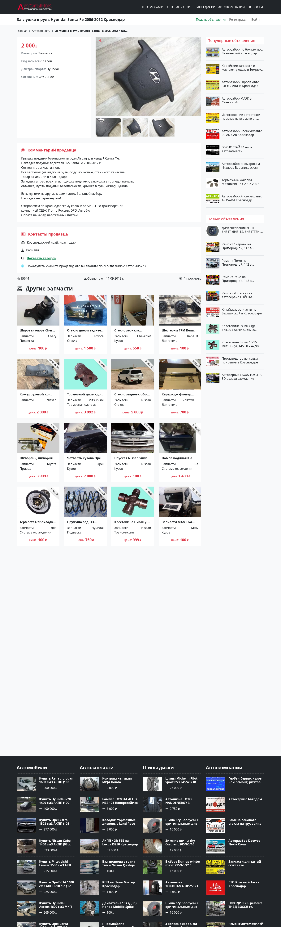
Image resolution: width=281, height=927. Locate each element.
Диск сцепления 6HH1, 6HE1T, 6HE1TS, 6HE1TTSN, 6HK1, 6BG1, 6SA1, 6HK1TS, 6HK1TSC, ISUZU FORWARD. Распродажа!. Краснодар (241, 230)
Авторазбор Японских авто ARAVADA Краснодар (242, 198)
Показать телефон (41, 258)
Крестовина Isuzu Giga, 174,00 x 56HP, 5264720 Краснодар (239, 327)
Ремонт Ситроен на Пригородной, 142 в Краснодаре (237, 246)
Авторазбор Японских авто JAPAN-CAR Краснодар (242, 133)
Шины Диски (204, 7)
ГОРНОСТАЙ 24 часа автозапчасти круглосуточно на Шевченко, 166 (237, 149)
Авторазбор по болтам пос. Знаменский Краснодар (242, 51)
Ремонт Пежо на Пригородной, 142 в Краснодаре (237, 262)
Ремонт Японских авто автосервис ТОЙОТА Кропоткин (239, 295)
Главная (22, 31)
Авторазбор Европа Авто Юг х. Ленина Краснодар (240, 84)
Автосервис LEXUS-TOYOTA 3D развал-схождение (242, 376)
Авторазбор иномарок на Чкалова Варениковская (241, 165)
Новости (255, 7)
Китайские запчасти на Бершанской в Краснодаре (242, 311)
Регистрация (238, 19)
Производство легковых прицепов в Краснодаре (240, 360)
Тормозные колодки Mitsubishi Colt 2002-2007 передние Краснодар (240, 182)
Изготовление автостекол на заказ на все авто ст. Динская (241, 116)
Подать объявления (211, 19)
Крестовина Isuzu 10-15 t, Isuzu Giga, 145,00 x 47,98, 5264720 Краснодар (240, 344)
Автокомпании (231, 7)
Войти (256, 19)
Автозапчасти (178, 7)
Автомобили (152, 7)
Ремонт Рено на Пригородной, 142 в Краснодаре (237, 278)
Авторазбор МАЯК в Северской (237, 100)
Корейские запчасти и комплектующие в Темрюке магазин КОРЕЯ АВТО (242, 67)
